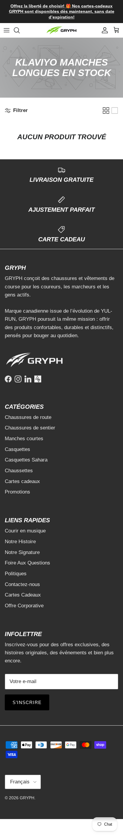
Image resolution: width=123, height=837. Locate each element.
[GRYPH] (61, 30)
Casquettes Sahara (26, 460)
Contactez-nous (22, 584)
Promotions (17, 492)
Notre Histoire (20, 541)
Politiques (16, 573)
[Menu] (6, 30)
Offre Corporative (24, 606)
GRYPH (27, 797)
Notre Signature (22, 552)
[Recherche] (19, 30)
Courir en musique (25, 531)
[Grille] (106, 110)
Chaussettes (19, 470)
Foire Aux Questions (27, 563)
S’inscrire (27, 702)
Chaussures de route (28, 417)
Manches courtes (24, 438)
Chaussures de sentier (30, 428)
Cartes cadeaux (22, 481)
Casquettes (17, 449)
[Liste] (114, 110)
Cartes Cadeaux (23, 595)
